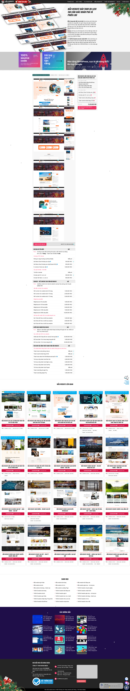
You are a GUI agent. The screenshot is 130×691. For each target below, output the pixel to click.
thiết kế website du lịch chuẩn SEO (78, 38)
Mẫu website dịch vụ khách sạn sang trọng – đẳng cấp (117, 466)
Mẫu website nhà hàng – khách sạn (42, 588)
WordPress (91, 82)
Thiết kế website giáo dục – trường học (86, 593)
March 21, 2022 (90, 625)
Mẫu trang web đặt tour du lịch (75, 21)
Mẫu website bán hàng (61, 582)
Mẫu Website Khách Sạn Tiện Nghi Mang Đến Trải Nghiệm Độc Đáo (91, 421)
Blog (118, 1)
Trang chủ (70, 1)
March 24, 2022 (67, 625)
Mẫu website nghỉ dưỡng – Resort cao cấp (39, 509)
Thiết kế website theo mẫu (83, 601)
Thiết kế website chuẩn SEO (84, 590)
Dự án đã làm (88, 1)
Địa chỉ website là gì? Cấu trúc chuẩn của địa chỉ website (48, 628)
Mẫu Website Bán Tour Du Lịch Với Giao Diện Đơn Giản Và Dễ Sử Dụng (39, 421)
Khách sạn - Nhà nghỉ (87, 430)
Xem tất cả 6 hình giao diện (67, 244)
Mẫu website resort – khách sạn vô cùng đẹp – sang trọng (91, 510)
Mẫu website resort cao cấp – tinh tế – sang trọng (39, 555)
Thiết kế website (109, 1)
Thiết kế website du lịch (39, 593)
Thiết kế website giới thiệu (40, 596)
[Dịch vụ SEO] (53, 61)
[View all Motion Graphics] (29, 59)
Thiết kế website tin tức (83, 598)
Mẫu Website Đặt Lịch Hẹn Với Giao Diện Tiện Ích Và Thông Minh (13, 466)
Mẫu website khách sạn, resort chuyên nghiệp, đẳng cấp (13, 555)
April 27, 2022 (90, 615)
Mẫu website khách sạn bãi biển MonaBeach (65, 510)
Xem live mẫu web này (40, 244)
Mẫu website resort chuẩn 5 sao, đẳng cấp (117, 509)
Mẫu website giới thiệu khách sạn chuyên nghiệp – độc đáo (65, 466)
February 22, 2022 (68, 635)
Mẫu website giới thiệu (39, 582)
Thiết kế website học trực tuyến (63, 596)
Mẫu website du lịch (38, 585)
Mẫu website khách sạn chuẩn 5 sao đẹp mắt (65, 555)
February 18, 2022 (90, 635)
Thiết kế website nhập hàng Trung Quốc (43, 598)
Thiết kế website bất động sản (63, 590)
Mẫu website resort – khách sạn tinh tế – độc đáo (91, 555)
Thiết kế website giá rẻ (61, 593)
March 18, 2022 (45, 635)
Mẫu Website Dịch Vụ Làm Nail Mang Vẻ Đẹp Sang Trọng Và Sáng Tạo (117, 421)
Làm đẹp (110, 430)
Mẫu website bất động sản (83, 582)
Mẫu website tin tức (60, 585)
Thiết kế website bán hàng (40, 590)
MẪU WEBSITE (98, 1)
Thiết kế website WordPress (40, 601)
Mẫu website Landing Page (62, 588)
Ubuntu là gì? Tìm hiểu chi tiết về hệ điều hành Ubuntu (69, 618)
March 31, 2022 (45, 625)
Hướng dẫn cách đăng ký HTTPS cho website (48, 639)
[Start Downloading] (88, 61)
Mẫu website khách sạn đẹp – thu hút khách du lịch (91, 466)
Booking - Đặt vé (8, 428)
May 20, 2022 (67, 615)
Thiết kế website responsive (62, 601)
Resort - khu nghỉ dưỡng (88, 432)
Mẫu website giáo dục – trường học (86, 585)
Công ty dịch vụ (120, 428)
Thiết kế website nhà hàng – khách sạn (86, 596)
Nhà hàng (95, 430)
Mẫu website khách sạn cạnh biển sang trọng (117, 555)
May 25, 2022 (45, 615)
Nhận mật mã (81, 681)
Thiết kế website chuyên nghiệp (84, 588)
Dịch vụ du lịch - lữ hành (18, 428)
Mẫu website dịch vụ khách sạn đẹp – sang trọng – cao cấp (13, 510)
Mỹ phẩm (115, 430)
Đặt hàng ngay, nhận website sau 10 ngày (85, 108)
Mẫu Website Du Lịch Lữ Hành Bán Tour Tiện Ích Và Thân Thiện (13, 421)
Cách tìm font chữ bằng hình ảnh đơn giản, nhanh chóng (92, 639)
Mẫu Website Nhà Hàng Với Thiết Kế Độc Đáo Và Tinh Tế (39, 466)
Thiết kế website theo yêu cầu (63, 598)
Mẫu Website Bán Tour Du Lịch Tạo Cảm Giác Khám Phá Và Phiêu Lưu (65, 421)
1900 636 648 (60, 671)
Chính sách (125, 1)
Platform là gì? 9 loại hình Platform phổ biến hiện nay (70, 628)
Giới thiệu (79, 1)
